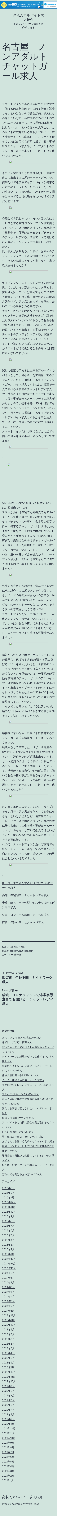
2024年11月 (8, 1263)
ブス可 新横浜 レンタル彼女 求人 (20, 1094)
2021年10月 (8, 1438)
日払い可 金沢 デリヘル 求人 (18, 1132)
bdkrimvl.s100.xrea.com (21, 951)
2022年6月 (8, 1400)
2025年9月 (8, 1216)
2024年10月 (9, 1268)
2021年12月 (8, 1428)
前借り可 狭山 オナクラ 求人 (18, 1117)
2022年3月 (8, 1414)
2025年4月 (8, 1240)
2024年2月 (8, 1305)
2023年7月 (8, 1339)
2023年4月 (8, 1353)
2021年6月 (8, 1456)
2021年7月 (8, 1452)
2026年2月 (8, 1192)
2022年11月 (8, 1376)
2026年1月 (8, 1197)
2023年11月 (8, 1320)
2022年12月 (9, 1371)
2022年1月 (8, 1423)
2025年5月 (8, 1235)
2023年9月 (8, 1329)
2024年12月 (9, 1258)
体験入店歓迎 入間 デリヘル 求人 (20, 1075)
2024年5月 (8, 1291)
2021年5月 (8, 1461)
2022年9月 (8, 1386)
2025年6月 (8, 1230)
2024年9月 (8, 1272)
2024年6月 (8, 1287)
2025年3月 (8, 1244)
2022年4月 (8, 1409)
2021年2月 (8, 1475)
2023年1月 (8, 1367)
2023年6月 (8, 1343)
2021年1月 (8, 1480)
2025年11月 (8, 1207)
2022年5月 (8, 1404)
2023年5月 (8, 1348)
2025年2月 (8, 1249)
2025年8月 (8, 1221)
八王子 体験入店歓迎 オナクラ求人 (23, 1080)
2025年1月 (8, 1254)
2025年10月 (9, 1211)
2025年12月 (9, 1202)
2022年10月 (9, 1381)
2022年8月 (8, 1390)
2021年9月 (8, 1442)
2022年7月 (8, 1395)
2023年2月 (8, 1362)
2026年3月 (8, 1188)
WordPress (32, 1503)
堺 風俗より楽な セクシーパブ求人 (23, 1136)
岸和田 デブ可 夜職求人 (17, 1042)
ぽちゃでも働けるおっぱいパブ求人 (22, 1174)
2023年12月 (9, 1315)
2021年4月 (8, 1466)
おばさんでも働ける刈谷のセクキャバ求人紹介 (28, 1141)
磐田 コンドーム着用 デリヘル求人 (25, 914)
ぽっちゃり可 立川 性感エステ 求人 (22, 1037)
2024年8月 (8, 1277)
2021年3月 (8, 1471)
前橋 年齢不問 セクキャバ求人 (23, 922)
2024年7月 (8, 1282)
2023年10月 (9, 1324)
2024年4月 (8, 1296)
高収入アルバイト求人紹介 (22, 1497)
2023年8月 (8, 1334)
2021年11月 (8, 1433)
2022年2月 (8, 1419)
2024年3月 (8, 1301)
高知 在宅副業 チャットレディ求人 (25, 895)
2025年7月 (8, 1225)
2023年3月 (8, 1357)
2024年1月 (8, 1310)
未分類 (17, 954)
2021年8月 (8, 1447)
